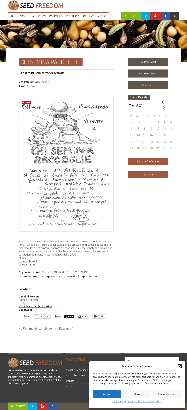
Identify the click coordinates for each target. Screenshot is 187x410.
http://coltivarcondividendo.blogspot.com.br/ (71, 276)
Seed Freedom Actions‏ (49, 73)
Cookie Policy (119, 401)
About (24, 16)
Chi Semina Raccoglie (49, 62)
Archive (102, 16)
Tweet (27, 316)
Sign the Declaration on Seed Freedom (87, 370)
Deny (137, 394)
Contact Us (72, 386)
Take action (38, 16)
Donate (148, 174)
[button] (180, 366)
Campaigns (55, 16)
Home (12, 16)
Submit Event (148, 61)
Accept (107, 394)
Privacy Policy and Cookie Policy (144, 401)
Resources (73, 16)
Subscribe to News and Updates (83, 375)
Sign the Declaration (148, 161)
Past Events (148, 85)
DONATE (133, 16)
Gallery (88, 16)
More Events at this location (35, 306)
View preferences (167, 394)
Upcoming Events (148, 73)
